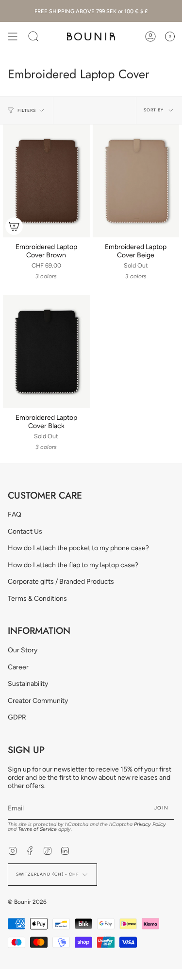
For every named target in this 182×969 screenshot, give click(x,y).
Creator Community (38, 701)
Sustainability (28, 684)
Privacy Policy (150, 824)
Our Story (22, 650)
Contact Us (25, 531)
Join (161, 808)
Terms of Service (37, 829)
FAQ (14, 514)
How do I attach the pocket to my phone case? (78, 548)
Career (18, 667)
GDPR (17, 717)
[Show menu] (12, 36)
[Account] (150, 36)
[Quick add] (14, 226)
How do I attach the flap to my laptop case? (73, 565)
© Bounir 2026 (27, 901)
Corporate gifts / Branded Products (61, 581)
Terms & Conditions (37, 598)
